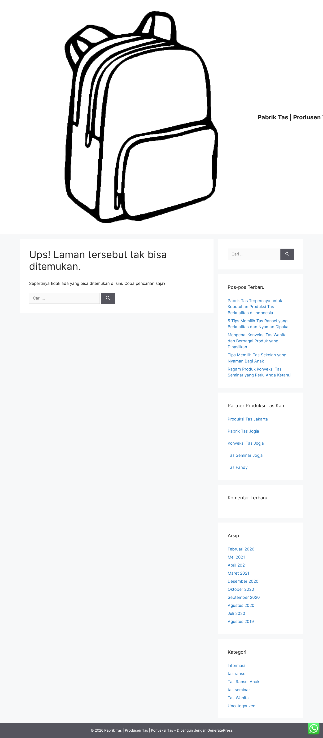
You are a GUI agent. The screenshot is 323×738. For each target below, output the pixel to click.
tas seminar (239, 689)
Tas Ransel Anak (243, 681)
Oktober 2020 (241, 589)
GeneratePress (220, 730)
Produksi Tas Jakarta (248, 419)
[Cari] (108, 298)
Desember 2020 (243, 581)
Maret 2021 (238, 573)
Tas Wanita (238, 697)
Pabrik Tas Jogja (243, 431)
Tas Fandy (238, 467)
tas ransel (237, 673)
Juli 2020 (236, 613)
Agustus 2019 (241, 621)
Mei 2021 (236, 557)
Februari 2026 (241, 549)
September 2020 (244, 597)
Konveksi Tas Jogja (246, 443)
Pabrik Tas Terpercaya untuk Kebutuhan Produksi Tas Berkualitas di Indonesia (255, 306)
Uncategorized (242, 705)
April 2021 (237, 565)
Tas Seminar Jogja (245, 455)
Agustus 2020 (241, 605)
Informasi (236, 665)
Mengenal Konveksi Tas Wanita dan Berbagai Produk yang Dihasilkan (257, 340)
